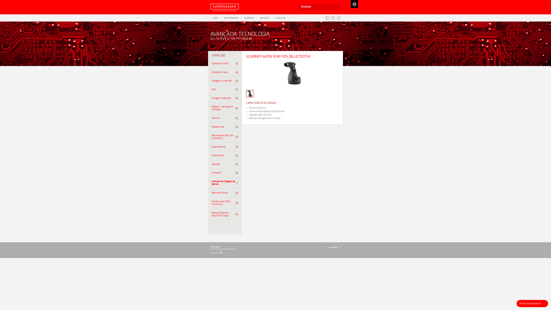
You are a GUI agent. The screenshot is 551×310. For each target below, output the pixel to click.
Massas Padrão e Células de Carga (220, 214)
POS (214, 89)
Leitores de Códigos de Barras (223, 182)
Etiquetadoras (219, 147)
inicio (215, 18)
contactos (280, 18)
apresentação (231, 18)
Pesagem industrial (221, 98)
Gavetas (216, 164)
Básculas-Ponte (220, 193)
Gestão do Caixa (220, 72)
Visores (215, 118)
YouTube (333, 18)
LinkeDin (338, 18)
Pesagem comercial (221, 81)
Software (216, 173)
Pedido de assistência (530, 303)
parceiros (264, 18)
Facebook (327, 18)
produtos (249, 18)
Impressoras (218, 155)
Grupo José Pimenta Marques (354, 4)
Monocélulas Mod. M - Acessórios (223, 136)
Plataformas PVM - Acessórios (221, 202)
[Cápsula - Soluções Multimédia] (216, 252)
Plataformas (218, 127)
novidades (333, 247)
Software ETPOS (220, 63)
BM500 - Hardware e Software (222, 108)
